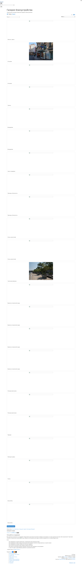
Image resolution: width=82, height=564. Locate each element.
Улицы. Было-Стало (13, 556)
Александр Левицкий (30, 529)
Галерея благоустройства (14, 560)
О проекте (11, 562)
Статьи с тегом (11, 532)
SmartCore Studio (71, 558)
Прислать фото (11, 526)
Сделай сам (11, 555)
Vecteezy (73, 559)
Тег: (63, 16)
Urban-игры (11, 561)
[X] (16, 552)
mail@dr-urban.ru (17, 549)
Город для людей (22, 529)
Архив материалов (13, 553)
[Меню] (1, 7)
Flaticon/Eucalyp (62, 559)
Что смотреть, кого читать (14, 554)
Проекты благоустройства (14, 559)
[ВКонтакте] (12, 552)
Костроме (65, 556)
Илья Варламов (15, 529)
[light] (1, 3)
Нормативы (11, 558)
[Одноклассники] (14, 552)
